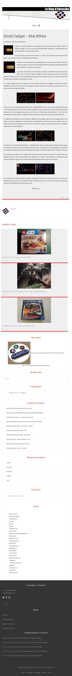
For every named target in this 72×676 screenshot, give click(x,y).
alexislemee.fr (13, 548)
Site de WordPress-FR (8, 628)
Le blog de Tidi (13, 528)
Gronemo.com (13, 568)
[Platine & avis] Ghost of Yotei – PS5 (16, 430)
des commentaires (8, 624)
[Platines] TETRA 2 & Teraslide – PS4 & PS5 (18, 435)
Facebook (9, 467)
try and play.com (13, 546)
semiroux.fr (12, 560)
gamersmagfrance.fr (22, 533)
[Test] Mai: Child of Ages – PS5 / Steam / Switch (20, 426)
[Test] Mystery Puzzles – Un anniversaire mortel (18, 326)
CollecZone (12, 570)
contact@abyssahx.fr (11, 590)
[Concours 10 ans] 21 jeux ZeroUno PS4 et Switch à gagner (25, 638)
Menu (34, 25)
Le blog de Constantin (15, 563)
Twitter (9, 463)
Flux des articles (8, 619)
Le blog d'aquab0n (14, 516)
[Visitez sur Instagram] (9, 598)
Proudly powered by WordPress (27, 667)
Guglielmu (12, 565)
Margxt (11, 526)
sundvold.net (12, 553)
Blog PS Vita (12, 543)
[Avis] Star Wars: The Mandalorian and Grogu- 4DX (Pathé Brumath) (24, 291)
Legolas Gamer (13, 572)
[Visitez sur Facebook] (6, 598)
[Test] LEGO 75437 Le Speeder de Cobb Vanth (16, 257)
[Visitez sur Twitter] (3, 598)
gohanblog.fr (12, 550)
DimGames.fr (12, 533)
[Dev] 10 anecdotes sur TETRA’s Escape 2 (18, 444)
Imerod (11, 524)
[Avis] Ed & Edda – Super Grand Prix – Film (18, 439)
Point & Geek (12, 531)
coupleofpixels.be (14, 541)
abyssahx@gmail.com (9, 593)
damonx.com (12, 536)
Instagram (9, 471)
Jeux (8, 480)
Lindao (4, 638)
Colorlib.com (50, 667)
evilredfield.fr (13, 555)
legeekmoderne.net (14, 558)
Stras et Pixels (13, 514)
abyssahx (13, 209)
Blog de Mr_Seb (13, 538)
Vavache (11, 521)
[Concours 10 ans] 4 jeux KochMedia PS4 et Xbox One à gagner (30, 651)
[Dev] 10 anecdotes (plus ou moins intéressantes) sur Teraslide (24, 421)
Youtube (9, 476)
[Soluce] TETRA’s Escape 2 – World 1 (17, 448)
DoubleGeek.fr (13, 519)
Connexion (5, 615)
